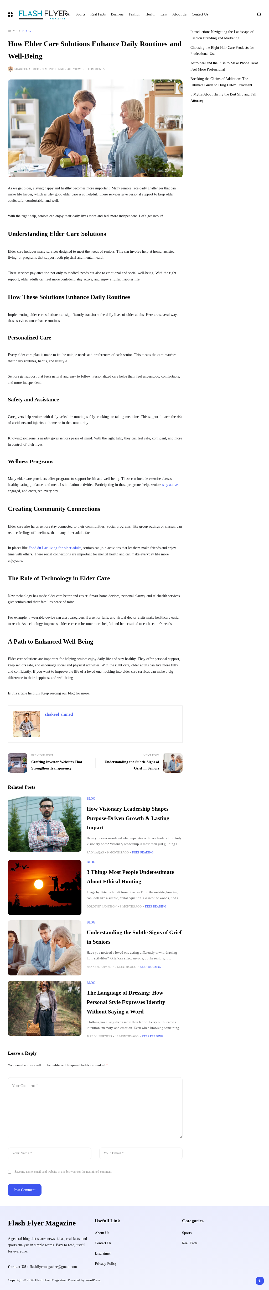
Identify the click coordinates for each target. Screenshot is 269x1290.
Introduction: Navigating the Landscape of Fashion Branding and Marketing (222, 35)
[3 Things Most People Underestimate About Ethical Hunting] (44, 887)
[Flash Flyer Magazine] (37, 14)
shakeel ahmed (26, 69)
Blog (26, 31)
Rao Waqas (95, 852)
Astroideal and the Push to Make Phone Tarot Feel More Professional (224, 66)
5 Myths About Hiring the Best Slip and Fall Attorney (223, 97)
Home (12, 31)
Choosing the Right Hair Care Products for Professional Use (222, 51)
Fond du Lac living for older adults (55, 548)
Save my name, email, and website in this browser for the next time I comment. (63, 1172)
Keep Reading (142, 852)
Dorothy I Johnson (102, 906)
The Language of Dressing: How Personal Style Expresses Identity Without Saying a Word (126, 1002)
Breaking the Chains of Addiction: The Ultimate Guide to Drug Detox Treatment (221, 82)
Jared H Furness (99, 1036)
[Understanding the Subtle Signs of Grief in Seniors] (44, 947)
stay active (170, 485)
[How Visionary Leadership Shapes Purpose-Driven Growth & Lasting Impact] (44, 824)
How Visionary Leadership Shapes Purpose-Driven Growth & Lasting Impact (128, 818)
